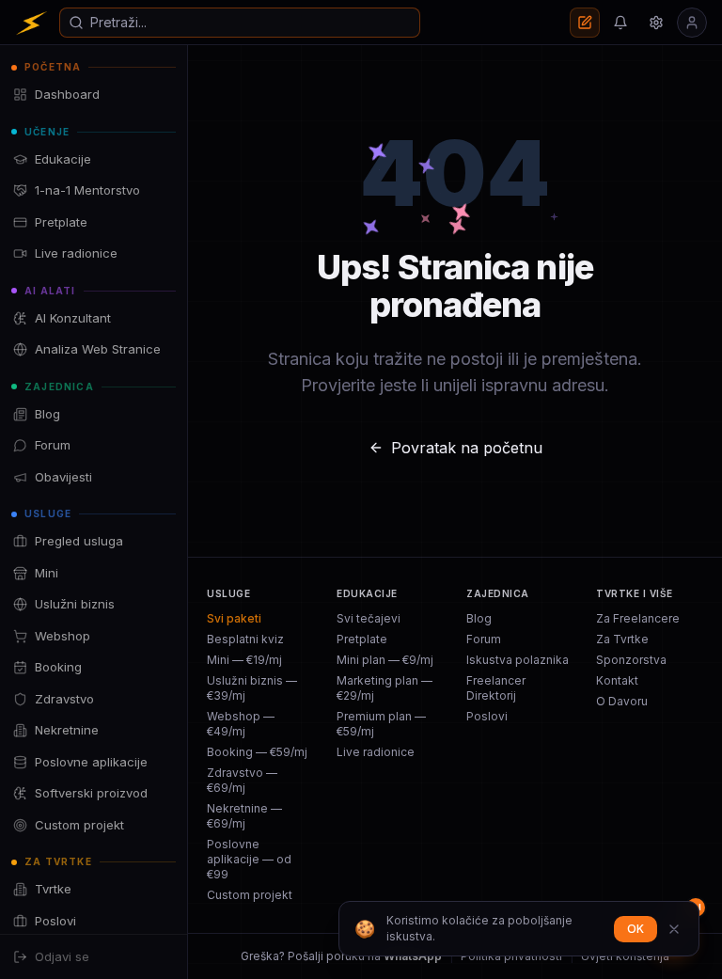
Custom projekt (249, 895)
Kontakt (617, 680)
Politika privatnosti (511, 956)
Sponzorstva (631, 660)
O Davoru (622, 701)
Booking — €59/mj (257, 752)
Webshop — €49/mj (241, 723)
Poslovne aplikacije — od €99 (249, 859)
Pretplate (362, 639)
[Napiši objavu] (585, 23)
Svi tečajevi (368, 618)
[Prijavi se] (692, 23)
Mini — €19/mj (244, 660)
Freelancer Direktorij (496, 688)
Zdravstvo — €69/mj (242, 780)
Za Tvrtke (622, 639)
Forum (483, 639)
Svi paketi (234, 618)
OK (635, 929)
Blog (479, 618)
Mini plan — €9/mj (385, 660)
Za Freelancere (638, 618)
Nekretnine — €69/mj (244, 815)
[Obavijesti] (620, 23)
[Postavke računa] (656, 23)
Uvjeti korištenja (625, 956)
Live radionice (376, 752)
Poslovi (487, 716)
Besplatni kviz (245, 639)
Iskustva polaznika (517, 660)
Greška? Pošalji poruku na (341, 956)
